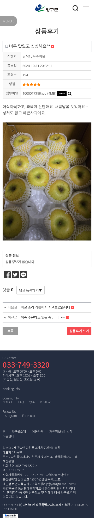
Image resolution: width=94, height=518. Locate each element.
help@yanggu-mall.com (58, 484)
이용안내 (8, 436)
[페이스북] (7, 274)
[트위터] (15, 274)
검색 (75, 8)
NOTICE (8, 402)
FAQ (21, 402)
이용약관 (37, 432)
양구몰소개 (18, 432)
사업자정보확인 (56, 474)
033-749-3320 (26, 364)
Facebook (28, 415)
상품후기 (79, 331)
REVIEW (45, 402)
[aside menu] (86, 8)
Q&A (32, 402)
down (62, 93)
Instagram (10, 415)
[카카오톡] (23, 274)
